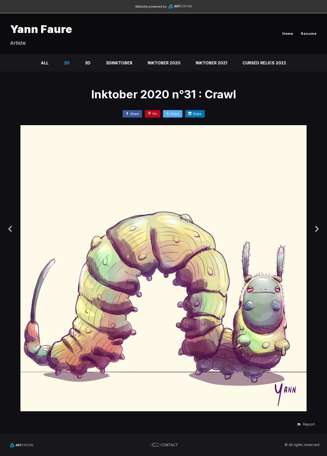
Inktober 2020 (164, 62)
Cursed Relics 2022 (264, 62)
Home (287, 33)
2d (66, 62)
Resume (309, 33)
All (45, 62)
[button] (306, 424)
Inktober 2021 (211, 62)
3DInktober (119, 62)
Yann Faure (41, 29)
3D (87, 62)
